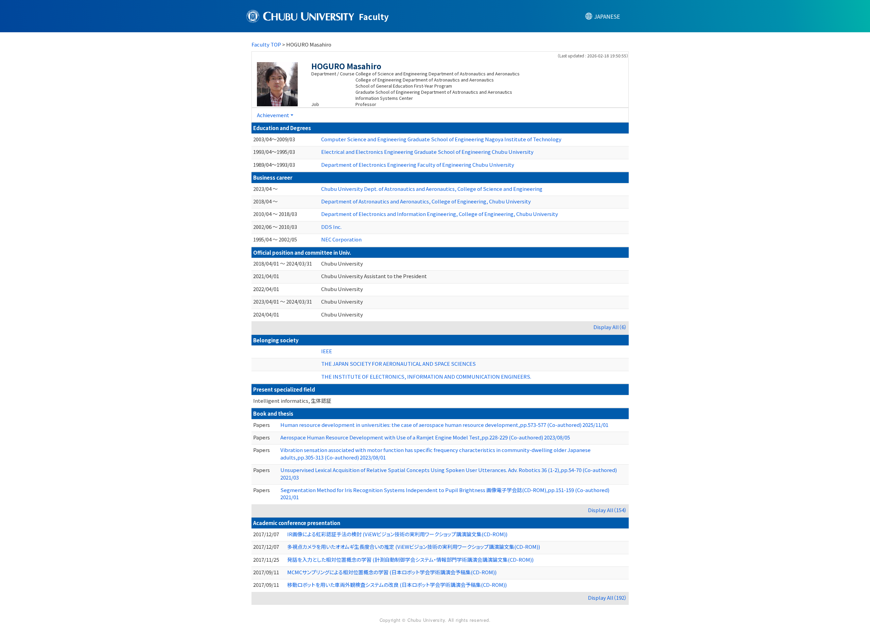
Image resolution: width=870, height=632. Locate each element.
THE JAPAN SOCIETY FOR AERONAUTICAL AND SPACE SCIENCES (398, 363)
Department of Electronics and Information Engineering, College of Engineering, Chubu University (439, 213)
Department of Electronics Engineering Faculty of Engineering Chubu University (417, 164)
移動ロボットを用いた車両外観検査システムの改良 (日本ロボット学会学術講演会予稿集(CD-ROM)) (397, 584)
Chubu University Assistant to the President (374, 275)
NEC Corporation (341, 239)
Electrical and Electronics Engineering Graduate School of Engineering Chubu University (427, 151)
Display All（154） (607, 509)
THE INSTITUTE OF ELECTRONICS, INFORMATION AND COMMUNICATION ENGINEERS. (426, 376)
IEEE (326, 351)
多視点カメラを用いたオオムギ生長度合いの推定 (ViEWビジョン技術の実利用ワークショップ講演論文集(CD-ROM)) (413, 546)
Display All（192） (607, 597)
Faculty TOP (266, 44)
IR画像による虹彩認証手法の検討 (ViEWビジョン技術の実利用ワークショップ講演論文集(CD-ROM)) (397, 534)
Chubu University (342, 263)
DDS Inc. (331, 226)
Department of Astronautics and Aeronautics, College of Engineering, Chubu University (426, 201)
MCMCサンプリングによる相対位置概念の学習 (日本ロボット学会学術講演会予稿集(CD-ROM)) (392, 572)
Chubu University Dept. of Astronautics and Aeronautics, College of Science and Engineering (431, 188)
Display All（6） (610, 326)
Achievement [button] (273, 115)
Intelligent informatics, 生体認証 (292, 400)
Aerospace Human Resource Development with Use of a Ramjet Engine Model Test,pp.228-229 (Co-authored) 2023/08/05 (425, 437)
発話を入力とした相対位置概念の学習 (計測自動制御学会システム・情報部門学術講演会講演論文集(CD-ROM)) (410, 559)
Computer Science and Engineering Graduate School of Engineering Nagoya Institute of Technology (441, 139)
